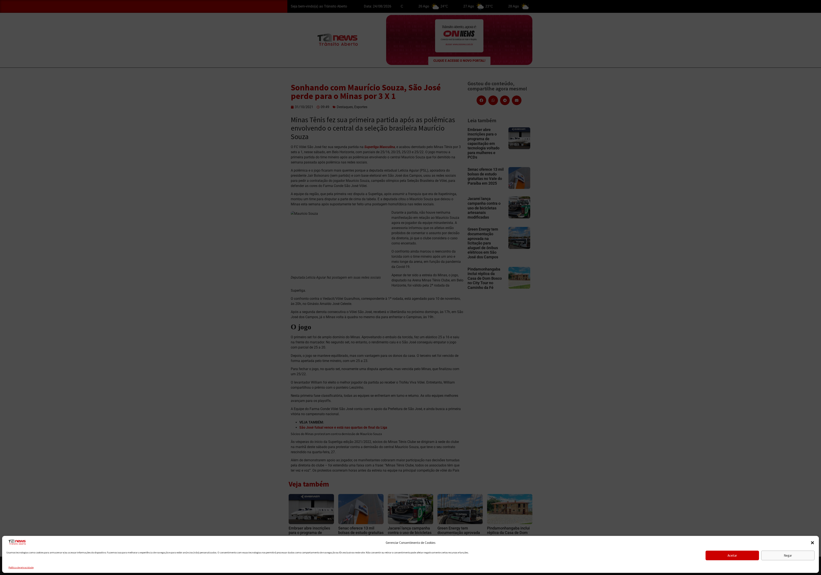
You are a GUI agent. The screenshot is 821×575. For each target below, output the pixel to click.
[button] (812, 543)
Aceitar (732, 555)
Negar (788, 555)
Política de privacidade (21, 567)
